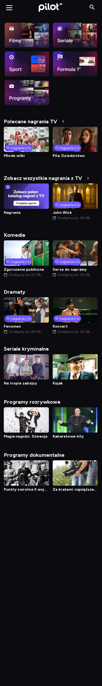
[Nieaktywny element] (27, 35)
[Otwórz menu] (9, 8)
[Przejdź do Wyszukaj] (92, 7)
